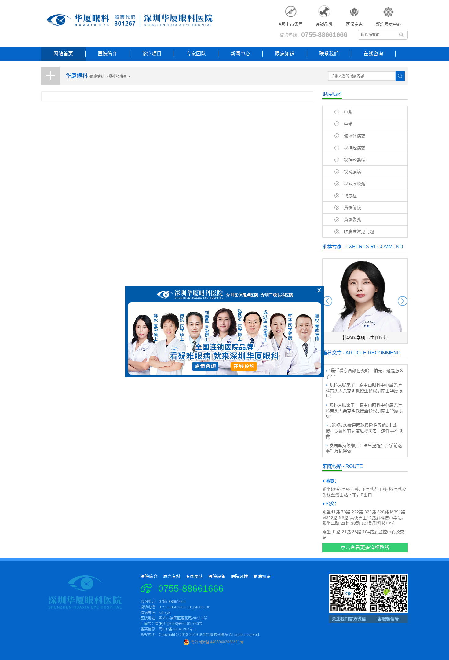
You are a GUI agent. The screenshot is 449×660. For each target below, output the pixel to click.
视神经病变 (117, 76)
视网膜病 (352, 171)
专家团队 (196, 53)
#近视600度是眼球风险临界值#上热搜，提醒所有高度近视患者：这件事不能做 (364, 431)
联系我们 (329, 53)
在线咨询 (373, 53)
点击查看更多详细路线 (365, 547)
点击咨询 (205, 368)
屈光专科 (171, 576)
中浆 (348, 111)
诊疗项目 (152, 53)
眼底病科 (97, 76)
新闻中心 (240, 53)
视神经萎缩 (354, 159)
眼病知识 (284, 53)
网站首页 (63, 53)
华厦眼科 (77, 76)
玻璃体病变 (354, 135)
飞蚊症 (350, 195)
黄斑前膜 (352, 207)
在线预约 (244, 368)
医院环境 (239, 576)
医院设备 (216, 576)
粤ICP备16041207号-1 (177, 629)
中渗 (348, 123)
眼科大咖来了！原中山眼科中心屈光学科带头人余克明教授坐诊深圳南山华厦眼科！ (364, 391)
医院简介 (107, 53)
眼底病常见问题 (359, 231)
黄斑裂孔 (352, 219)
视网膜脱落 (354, 183)
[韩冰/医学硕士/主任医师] (365, 342)
